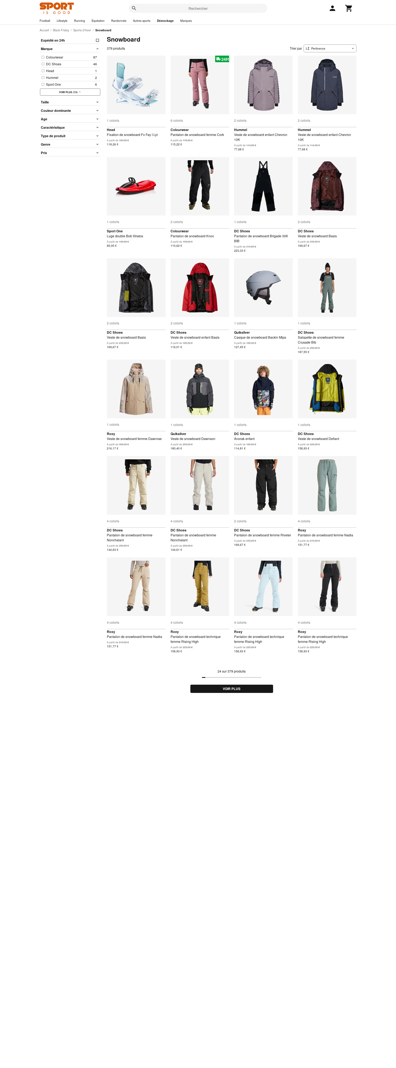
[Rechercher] (134, 8)
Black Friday (61, 30)
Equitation (98, 21)
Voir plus (231, 688)
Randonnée (118, 21)
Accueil (44, 30)
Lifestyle (62, 21)
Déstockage (165, 21)
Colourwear (180, 129)
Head (111, 129)
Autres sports (141, 21)
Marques (186, 21)
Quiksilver (242, 332)
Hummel (240, 129)
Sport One (115, 231)
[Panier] (349, 8)
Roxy (111, 433)
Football (45, 21)
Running (79, 21)
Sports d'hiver (82, 30)
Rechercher (198, 8)
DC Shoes (242, 231)
